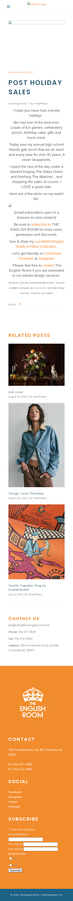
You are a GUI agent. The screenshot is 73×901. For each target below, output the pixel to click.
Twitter (13, 802)
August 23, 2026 (17, 396)
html (15, 859)
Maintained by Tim (52, 895)
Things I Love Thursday (26, 493)
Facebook (53, 253)
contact (48, 265)
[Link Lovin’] (36, 365)
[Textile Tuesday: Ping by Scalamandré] (36, 541)
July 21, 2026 (15, 594)
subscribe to (41, 224)
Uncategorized (17, 103)
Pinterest (26, 258)
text (14, 865)
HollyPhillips (41, 103)
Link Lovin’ (16, 392)
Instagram (46, 258)
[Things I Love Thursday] (36, 445)
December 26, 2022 (20, 72)
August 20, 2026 (17, 498)
